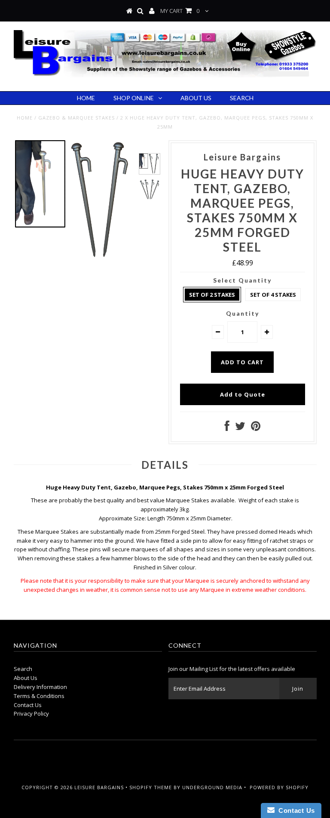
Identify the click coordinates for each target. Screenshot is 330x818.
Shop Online (133, 97)
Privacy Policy (31, 713)
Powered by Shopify (279, 787)
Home (86, 97)
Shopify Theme (150, 787)
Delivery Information (40, 687)
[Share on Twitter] (240, 428)
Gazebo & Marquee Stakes (76, 117)
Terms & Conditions (39, 696)
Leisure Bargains (99, 787)
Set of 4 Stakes (273, 294)
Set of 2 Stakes (212, 294)
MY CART (179, 11)
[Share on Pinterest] (255, 428)
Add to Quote (242, 394)
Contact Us (28, 705)
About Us (195, 97)
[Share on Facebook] (227, 428)
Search (242, 97)
